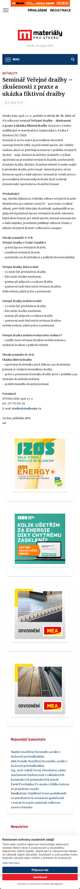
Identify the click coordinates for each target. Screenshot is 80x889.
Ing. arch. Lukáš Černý (26, 770)
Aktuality (9, 73)
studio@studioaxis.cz (26, 408)
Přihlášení (37, 10)
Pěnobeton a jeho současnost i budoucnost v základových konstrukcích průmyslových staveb (38, 775)
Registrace (60, 10)
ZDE (27, 418)
